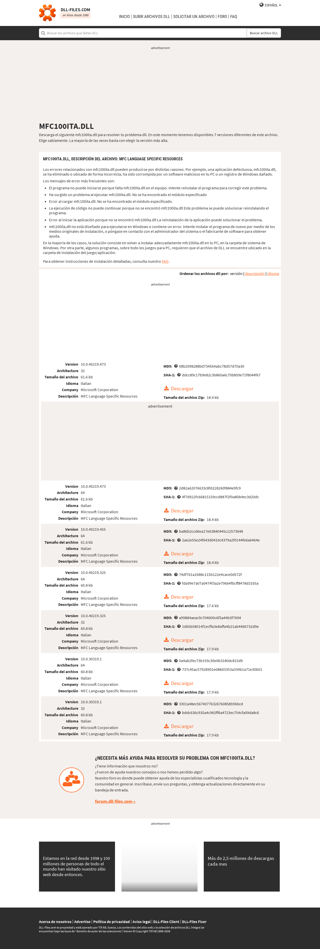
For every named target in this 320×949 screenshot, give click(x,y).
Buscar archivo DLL (264, 33)
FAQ (233, 16)
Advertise (82, 922)
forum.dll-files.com (113, 801)
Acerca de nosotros (55, 922)
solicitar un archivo (193, 16)
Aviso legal (141, 922)
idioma (273, 273)
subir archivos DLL (151, 16)
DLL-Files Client (166, 922)
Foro (222, 16)
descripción (255, 273)
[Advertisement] (160, 86)
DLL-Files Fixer (194, 922)
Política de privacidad (111, 922)
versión (236, 273)
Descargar (182, 388)
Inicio (124, 16)
